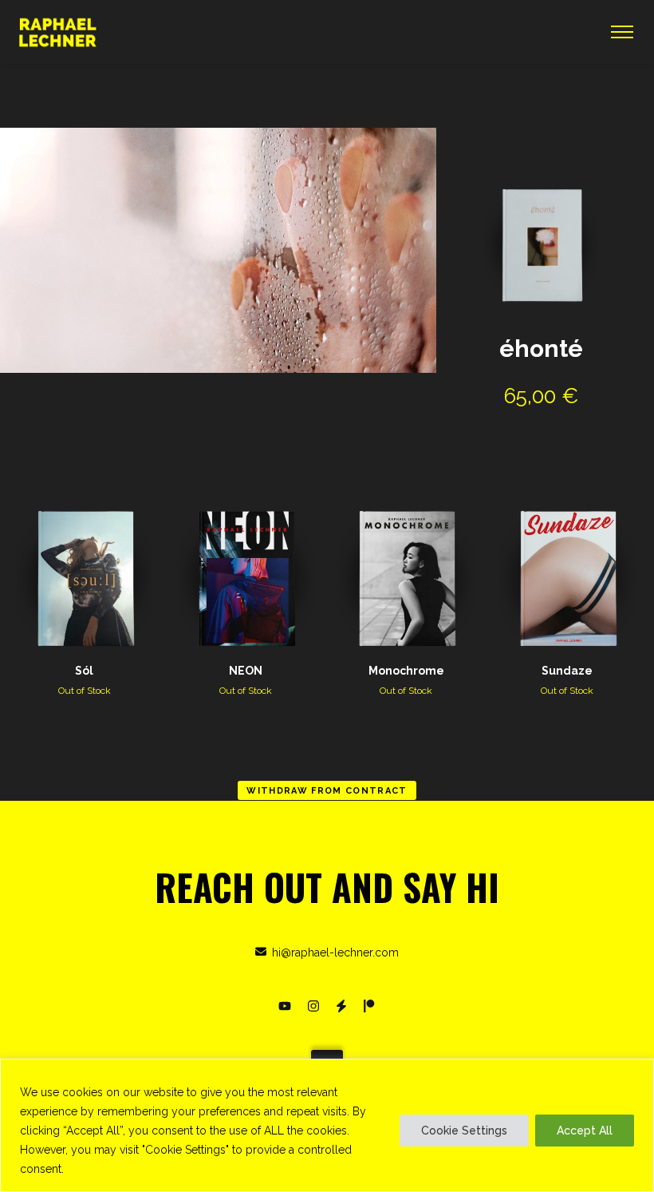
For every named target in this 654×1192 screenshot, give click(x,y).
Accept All (585, 1130)
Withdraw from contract (326, 791)
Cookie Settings (464, 1130)
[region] (327, 1125)
